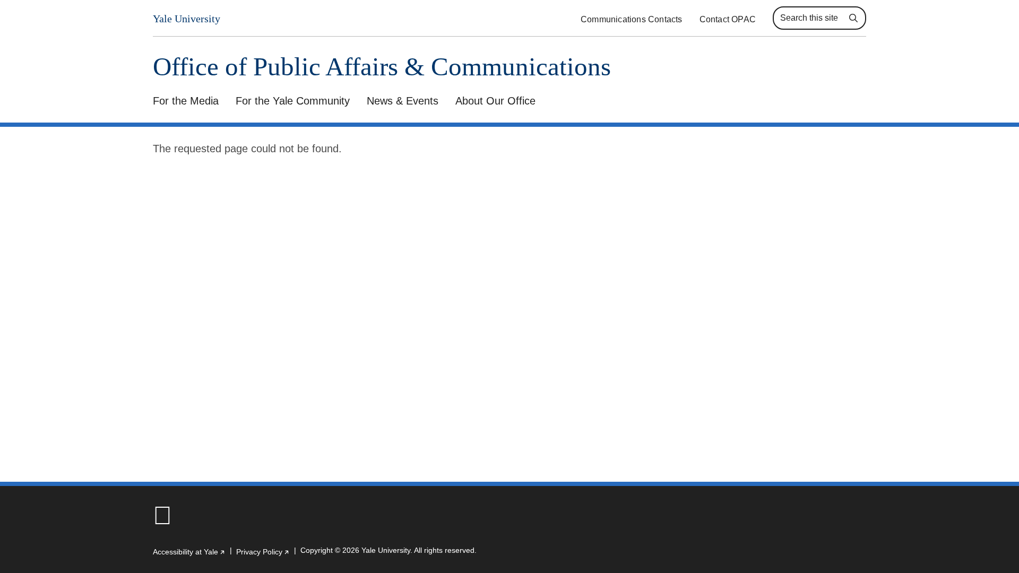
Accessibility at (189, 552)
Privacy (263, 552)
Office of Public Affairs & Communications (382, 67)
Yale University (186, 18)
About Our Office (495, 101)
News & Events (402, 101)
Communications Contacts (632, 19)
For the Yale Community (293, 101)
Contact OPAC (728, 19)
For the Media (186, 101)
